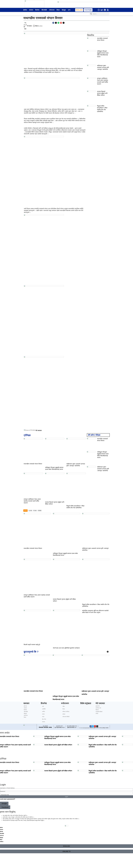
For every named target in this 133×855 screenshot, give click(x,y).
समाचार (25, 708)
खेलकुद (25, 713)
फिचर (64, 709)
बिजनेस (25, 709)
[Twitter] (93, 726)
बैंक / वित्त (44, 719)
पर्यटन (43, 714)
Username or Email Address (7, 788)
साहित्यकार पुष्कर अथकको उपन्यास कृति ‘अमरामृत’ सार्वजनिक (103, 67)
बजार (43, 716)
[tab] (25, 510)
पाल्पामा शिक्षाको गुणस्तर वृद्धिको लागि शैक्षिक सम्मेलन (102, 93)
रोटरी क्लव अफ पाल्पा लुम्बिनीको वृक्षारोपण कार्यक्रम (66, 648)
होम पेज (25, 706)
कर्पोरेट (43, 711)
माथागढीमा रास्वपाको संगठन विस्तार (33, 464)
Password (2, 791)
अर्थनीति (44, 709)
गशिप (64, 706)
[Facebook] (91, 726)
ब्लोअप (64, 714)
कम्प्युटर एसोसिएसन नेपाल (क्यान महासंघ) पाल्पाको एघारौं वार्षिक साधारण (32, 501)
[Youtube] (95, 726)
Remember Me (5, 794)
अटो (43, 706)
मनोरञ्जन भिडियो (66, 716)
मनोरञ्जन (26, 715)
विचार (25, 717)
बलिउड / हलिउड (66, 711)
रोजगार (43, 721)
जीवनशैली (26, 711)
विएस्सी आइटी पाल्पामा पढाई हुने (32, 644)
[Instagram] (97, 726)
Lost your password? (7, 799)
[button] (53, 23)
